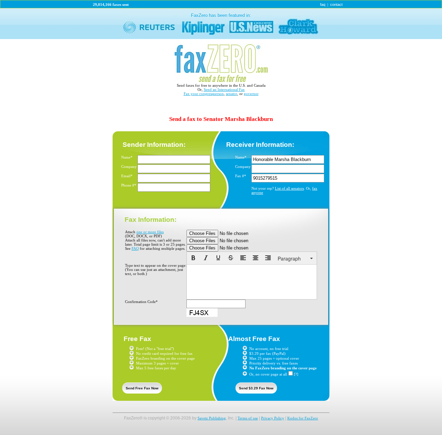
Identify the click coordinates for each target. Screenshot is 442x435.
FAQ (135, 248)
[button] (193, 258)
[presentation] (193, 258)
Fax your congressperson (204, 94)
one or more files (150, 232)
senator (231, 94)
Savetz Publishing (212, 418)
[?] (296, 374)
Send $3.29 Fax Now (256, 388)
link (221, 23)
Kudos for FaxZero (302, 418)
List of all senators (289, 188)
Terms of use (248, 418)
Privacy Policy (272, 418)
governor (251, 94)
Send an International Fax (224, 89)
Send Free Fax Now (142, 388)
